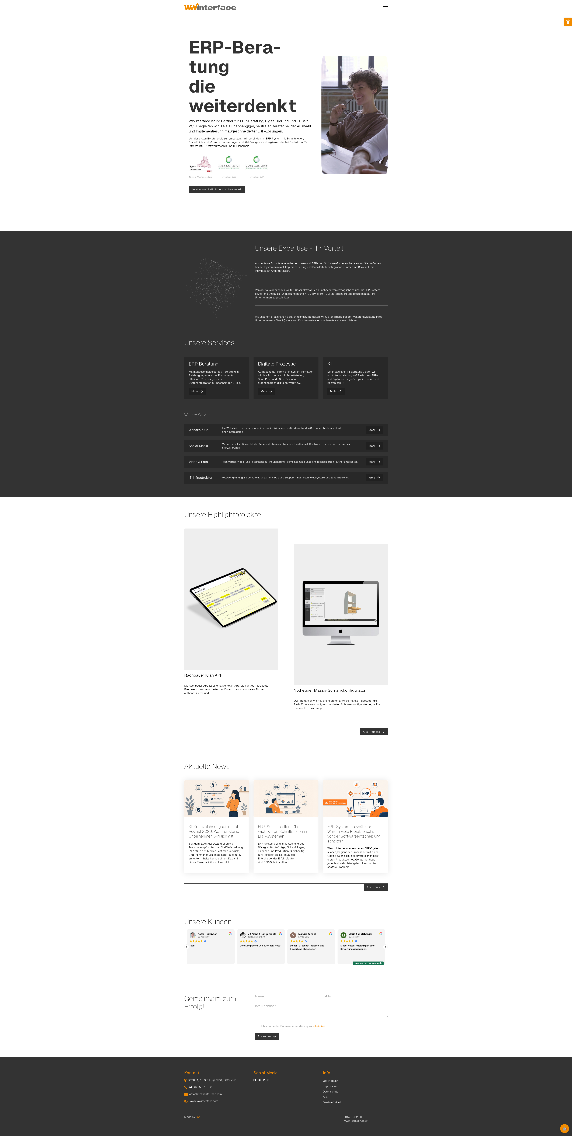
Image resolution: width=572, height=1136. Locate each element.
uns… (199, 1117)
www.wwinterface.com (203, 1101)
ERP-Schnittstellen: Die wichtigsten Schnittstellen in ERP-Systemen (282, 831)
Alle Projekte (371, 731)
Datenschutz (330, 1091)
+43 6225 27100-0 (200, 1087)
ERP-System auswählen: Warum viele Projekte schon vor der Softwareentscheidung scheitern (354, 833)
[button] (568, 22)
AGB (325, 1096)
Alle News (373, 887)
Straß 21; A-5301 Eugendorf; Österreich (212, 1080)
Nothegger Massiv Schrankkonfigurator (330, 690)
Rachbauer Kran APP (203, 675)
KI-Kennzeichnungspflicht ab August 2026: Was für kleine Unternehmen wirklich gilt (214, 831)
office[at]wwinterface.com (205, 1094)
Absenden (264, 1036)
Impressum (330, 1086)
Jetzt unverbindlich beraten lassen (214, 189)
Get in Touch (330, 1080)
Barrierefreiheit (332, 1102)
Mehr (194, 391)
